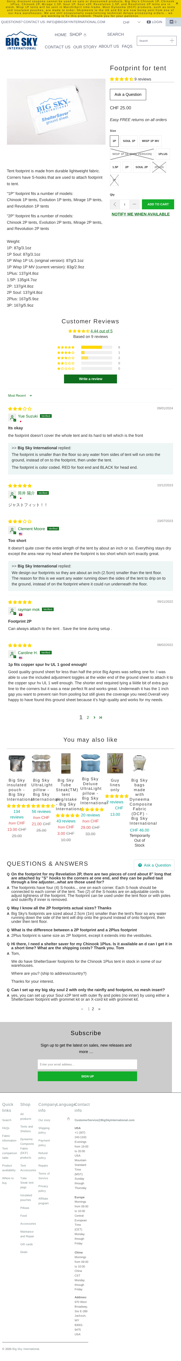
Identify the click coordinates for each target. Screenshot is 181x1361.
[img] (20, 409)
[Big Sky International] (21, 41)
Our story (44, 1120)
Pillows (24, 1208)
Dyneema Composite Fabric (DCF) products (27, 1148)
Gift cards (26, 1244)
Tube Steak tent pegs (27, 1183)
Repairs (43, 1165)
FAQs (5, 1128)
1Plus (163, 154)
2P (127, 167)
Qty (112, 194)
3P (114, 180)
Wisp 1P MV (150, 141)
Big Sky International (25, 1349)
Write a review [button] (90, 379)
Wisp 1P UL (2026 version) (132, 154)
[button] (78, 35)
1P (114, 141)
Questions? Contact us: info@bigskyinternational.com (53, 22)
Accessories (28, 1223)
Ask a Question (128, 94)
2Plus (159, 167)
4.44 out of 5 (101, 331)
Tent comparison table (9, 1153)
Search (6, 1120)
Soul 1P (129, 141)
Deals (24, 1252)
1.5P (115, 167)
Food (23, 1215)
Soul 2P (142, 167)
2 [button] (88, 717)
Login (157, 22)
